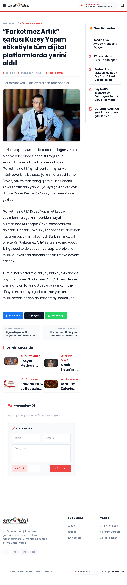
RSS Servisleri (75, 537)
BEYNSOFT (118, 571)
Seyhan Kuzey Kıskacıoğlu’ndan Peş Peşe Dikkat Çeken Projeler (105, 74)
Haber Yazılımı (87, 571)
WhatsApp (58, 315)
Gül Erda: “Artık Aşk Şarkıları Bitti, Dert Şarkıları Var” (107, 112)
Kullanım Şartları (110, 531)
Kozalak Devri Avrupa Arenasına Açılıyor (105, 43)
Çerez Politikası (109, 537)
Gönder (60, 468)
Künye (71, 525)
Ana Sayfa (9, 23)
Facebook (14, 315)
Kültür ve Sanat (31, 23)
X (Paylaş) (35, 315)
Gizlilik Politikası (109, 525)
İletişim (71, 531)
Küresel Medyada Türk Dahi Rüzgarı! (106, 58)
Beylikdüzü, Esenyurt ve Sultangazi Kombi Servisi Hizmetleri (106, 94)
